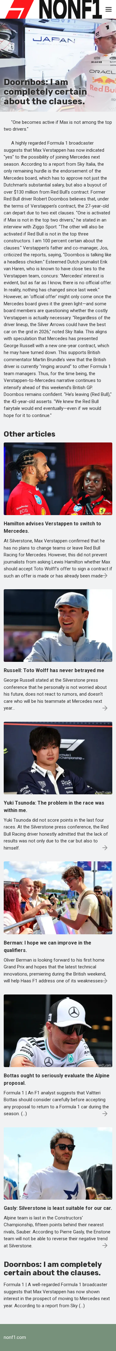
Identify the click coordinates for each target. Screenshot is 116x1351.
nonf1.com (15, 1337)
